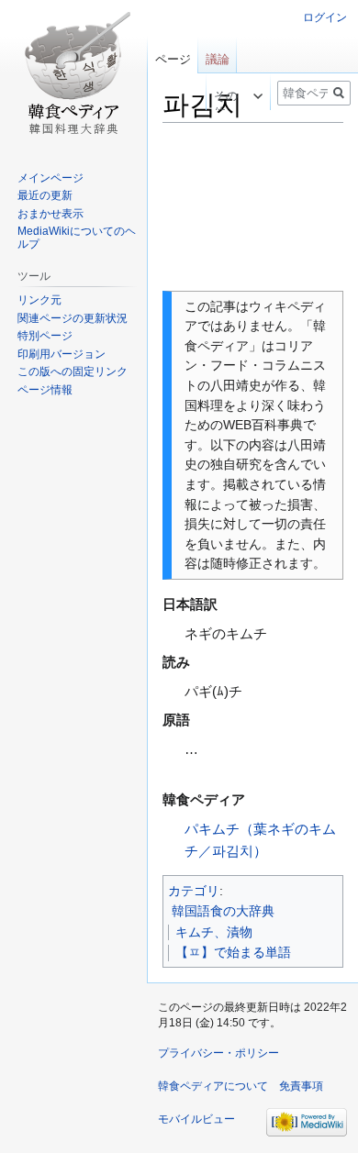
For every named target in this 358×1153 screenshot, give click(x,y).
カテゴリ (193, 890)
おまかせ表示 (50, 213)
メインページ (50, 178)
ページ (173, 59)
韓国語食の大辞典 (223, 911)
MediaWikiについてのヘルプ (76, 237)
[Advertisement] (252, 207)
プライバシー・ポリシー (218, 1053)
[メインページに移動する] (73, 73)
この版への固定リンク (72, 371)
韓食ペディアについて (213, 1086)
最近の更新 (45, 195)
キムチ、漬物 (213, 932)
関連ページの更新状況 (72, 318)
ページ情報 (45, 389)
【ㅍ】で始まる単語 (233, 952)
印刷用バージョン (61, 354)
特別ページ (45, 335)
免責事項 (301, 1086)
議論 (217, 59)
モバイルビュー (196, 1119)
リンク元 (39, 300)
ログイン (325, 17)
